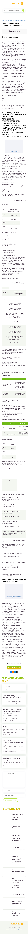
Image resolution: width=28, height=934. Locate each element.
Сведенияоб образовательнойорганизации (13, 741)
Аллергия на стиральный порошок (16, 913)
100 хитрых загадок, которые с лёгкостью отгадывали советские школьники (18, 883)
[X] (17, 672)
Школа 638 (6, 686)
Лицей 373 (6, 726)
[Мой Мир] (15, 672)
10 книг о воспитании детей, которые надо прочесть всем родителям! (18, 859)
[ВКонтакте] (11, 672)
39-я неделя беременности (16, 827)
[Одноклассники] (13, 672)
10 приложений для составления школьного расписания (18, 816)
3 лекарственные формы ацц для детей (17, 903)
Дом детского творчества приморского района (11, 759)
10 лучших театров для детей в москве (18, 870)
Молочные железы (18, 894)
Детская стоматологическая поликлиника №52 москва (12, 710)
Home (4, 18)
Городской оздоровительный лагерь (14, 597)
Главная (7, 929)
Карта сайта (13, 929)
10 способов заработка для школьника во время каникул (16, 837)
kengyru (16, 3)
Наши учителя (14, 151)
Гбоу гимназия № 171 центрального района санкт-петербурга (12, 697)
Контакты (20, 929)
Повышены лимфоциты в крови (18, 848)
